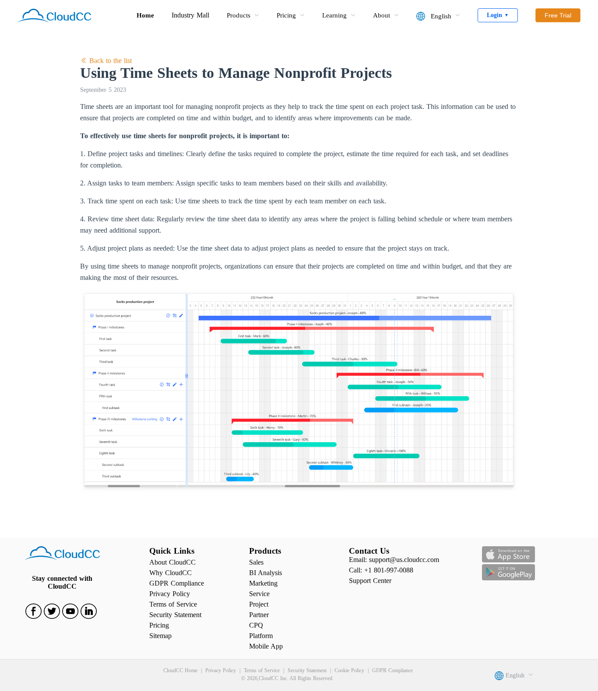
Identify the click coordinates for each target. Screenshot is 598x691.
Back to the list (109, 60)
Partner (259, 614)
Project (258, 604)
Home (145, 15)
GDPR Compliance (176, 583)
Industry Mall (190, 15)
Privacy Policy (169, 593)
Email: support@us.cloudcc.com (394, 559)
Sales (256, 562)
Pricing (159, 625)
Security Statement (175, 614)
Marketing (263, 583)
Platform (261, 635)
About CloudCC (172, 562)
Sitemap (160, 635)
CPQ (256, 625)
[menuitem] (243, 15)
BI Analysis (265, 572)
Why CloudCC (170, 572)
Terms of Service (173, 604)
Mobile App (266, 646)
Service (259, 593)
